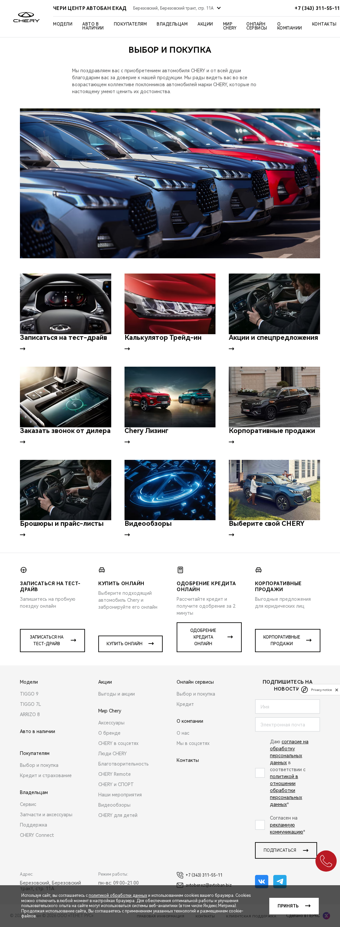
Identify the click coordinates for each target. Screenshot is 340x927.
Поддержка (33, 825)
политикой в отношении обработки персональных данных (286, 790)
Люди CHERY (112, 753)
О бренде (109, 733)
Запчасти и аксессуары (46, 814)
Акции (205, 24)
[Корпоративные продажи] (274, 397)
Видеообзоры (114, 805)
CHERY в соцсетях (118, 743)
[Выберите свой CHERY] (274, 490)
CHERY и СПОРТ (116, 784)
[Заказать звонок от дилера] (65, 397)
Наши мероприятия (120, 794)
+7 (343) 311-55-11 (204, 875)
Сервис (28, 804)
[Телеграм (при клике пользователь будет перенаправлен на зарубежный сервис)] (280, 881)
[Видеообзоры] (170, 490)
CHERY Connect (37, 835)
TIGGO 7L (30, 704)
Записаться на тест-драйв (46, 640)
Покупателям (130, 24)
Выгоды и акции (116, 694)
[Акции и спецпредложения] (274, 304)
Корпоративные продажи (281, 640)
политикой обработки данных (118, 895)
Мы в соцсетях (193, 743)
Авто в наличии (93, 26)
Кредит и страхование (46, 775)
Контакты (324, 24)
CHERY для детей (117, 815)
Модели (62, 24)
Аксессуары (111, 722)
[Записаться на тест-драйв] (65, 304)
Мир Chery (230, 26)
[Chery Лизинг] (170, 397)
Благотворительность (123, 764)
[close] (336, 689)
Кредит (185, 704)
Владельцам (172, 24)
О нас (183, 733)
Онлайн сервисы (256, 26)
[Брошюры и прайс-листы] (65, 490)
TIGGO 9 (29, 694)
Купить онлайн (124, 644)
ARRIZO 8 (30, 714)
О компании (289, 26)
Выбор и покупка (39, 765)
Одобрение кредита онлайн (203, 637)
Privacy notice (321, 690)
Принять (288, 906)
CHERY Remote (114, 774)
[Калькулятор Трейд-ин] (170, 304)
